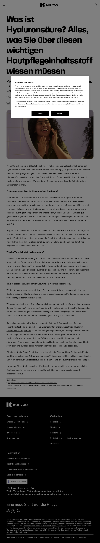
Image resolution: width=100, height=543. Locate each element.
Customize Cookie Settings (27, 104)
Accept (59, 113)
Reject (40, 113)
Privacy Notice (71, 95)
